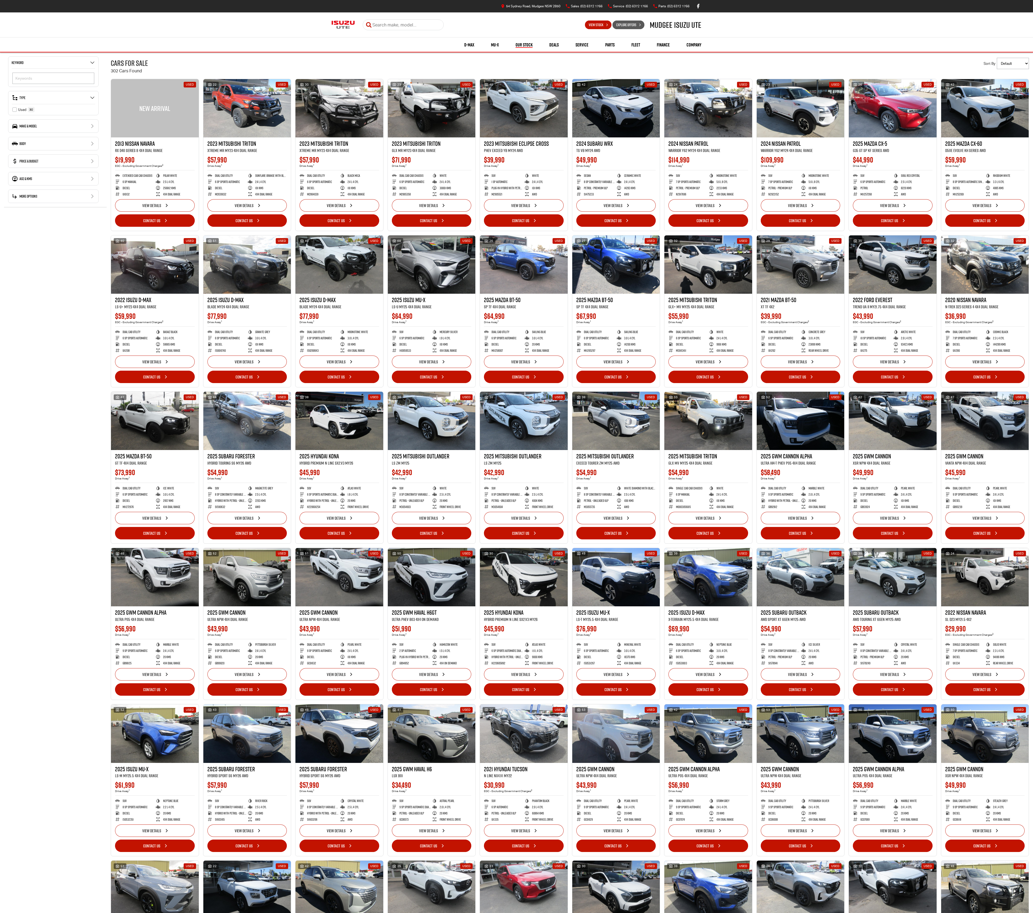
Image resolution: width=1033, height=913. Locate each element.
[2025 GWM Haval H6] (432, 733)
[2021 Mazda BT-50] (800, 264)
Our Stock (524, 45)
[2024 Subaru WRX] (616, 108)
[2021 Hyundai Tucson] (524, 733)
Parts (610, 45)
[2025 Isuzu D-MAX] (247, 264)
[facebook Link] (698, 6)
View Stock (596, 25)
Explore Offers (626, 25)
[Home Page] (343, 25)
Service (582, 45)
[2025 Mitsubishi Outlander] (432, 421)
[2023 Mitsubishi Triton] (247, 108)
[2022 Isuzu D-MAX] (155, 264)
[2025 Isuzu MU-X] (432, 264)
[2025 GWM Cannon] (893, 421)
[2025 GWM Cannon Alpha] (800, 421)
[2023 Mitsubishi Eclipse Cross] (524, 108)
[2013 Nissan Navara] (155, 108)
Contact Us (151, 221)
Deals (554, 45)
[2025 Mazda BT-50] (524, 264)
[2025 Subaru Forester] (247, 421)
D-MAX (469, 45)
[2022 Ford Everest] (893, 264)
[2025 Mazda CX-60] (985, 108)
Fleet (635, 45)
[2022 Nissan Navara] (985, 577)
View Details (151, 205)
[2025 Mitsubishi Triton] (708, 264)
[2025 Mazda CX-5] (893, 108)
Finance (663, 45)
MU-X (495, 45)
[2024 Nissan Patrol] (708, 108)
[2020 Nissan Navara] (985, 264)
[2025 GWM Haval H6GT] (432, 577)
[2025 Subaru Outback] (800, 577)
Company (694, 45)
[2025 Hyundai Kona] (339, 421)
